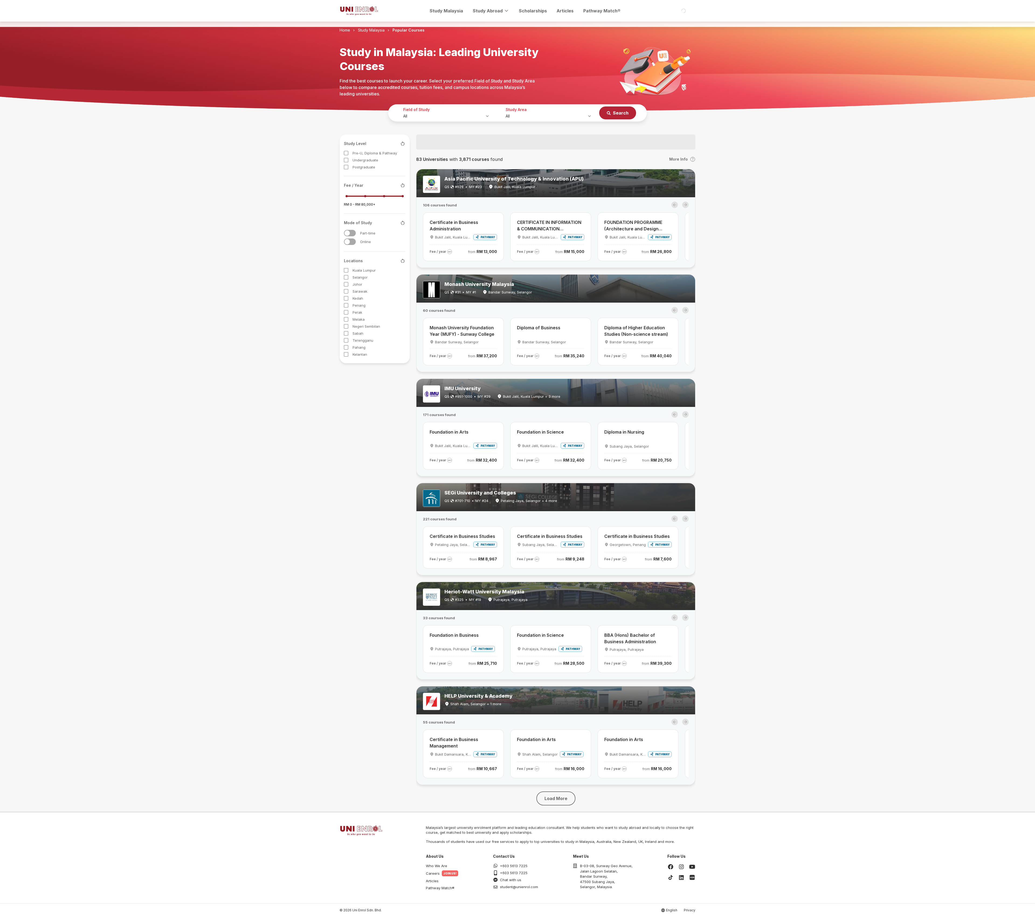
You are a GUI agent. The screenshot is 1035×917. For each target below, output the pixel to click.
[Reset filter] (402, 143)
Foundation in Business (454, 635)
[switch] (350, 233)
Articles (565, 10)
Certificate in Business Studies (462, 536)
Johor (357, 284)
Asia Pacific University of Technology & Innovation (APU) (514, 179)
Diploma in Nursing (624, 432)
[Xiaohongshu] (692, 877)
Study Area (516, 109)
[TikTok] (670, 877)
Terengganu (363, 340)
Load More (555, 798)
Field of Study (416, 109)
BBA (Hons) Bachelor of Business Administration (630, 638)
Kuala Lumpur (364, 270)
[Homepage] (359, 11)
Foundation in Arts (449, 432)
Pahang (359, 347)
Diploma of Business (538, 327)
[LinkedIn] (681, 877)
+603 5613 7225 (513, 866)
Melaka (359, 319)
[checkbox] (346, 153)
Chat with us (510, 880)
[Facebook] (670, 866)
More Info (678, 159)
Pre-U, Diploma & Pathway (375, 153)
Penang (359, 305)
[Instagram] (681, 866)
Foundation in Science (540, 432)
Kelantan (360, 354)
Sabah (358, 333)
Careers (433, 873)
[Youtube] (692, 866)
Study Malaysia (446, 10)
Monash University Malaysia (479, 284)
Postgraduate (364, 167)
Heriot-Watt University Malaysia (484, 591)
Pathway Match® (601, 10)
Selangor (360, 277)
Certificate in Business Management (454, 743)
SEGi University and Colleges (480, 493)
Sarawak (360, 291)
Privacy (689, 910)
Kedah (358, 298)
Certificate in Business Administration (454, 225)
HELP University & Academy (478, 696)
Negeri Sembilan (366, 326)
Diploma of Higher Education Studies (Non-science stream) (636, 331)
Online (365, 242)
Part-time (367, 233)
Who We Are (436, 866)
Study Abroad (488, 10)
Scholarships (533, 10)
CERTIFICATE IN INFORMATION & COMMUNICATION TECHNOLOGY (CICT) (549, 226)
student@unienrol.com (519, 887)
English (671, 910)
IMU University (462, 388)
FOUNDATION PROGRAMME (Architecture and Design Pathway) (633, 226)
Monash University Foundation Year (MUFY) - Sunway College (462, 331)
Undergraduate (365, 160)
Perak (357, 312)
